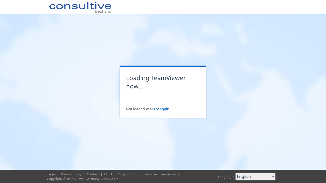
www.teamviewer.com (160, 174)
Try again (161, 108)
